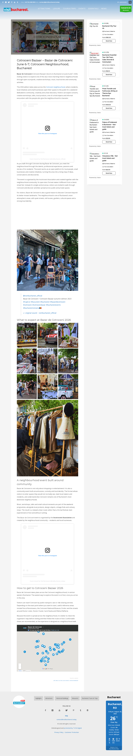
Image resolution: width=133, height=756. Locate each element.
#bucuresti (35, 302)
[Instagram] (5, 2)
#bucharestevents (53, 305)
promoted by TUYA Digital (73, 728)
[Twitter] (8, 2)
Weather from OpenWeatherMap (114, 748)
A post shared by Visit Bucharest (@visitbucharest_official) (47, 159)
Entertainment (74, 680)
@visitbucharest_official (32, 296)
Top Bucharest (41, 50)
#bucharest (45, 302)
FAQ (66, 716)
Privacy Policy (59, 732)
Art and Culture (58, 680)
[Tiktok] (17, 2)
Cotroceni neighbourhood (55, 87)
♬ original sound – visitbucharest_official (39, 313)
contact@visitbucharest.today (49, 2)
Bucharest (126, 9)
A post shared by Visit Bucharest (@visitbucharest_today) (47, 581)
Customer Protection (72, 732)
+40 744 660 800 (30, 2)
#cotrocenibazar (39, 305)
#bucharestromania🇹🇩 (32, 308)
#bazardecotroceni (57, 302)
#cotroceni (27, 305)
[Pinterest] (11, 2)
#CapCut (26, 302)
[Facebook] (2, 2)
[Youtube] (14, 2)
